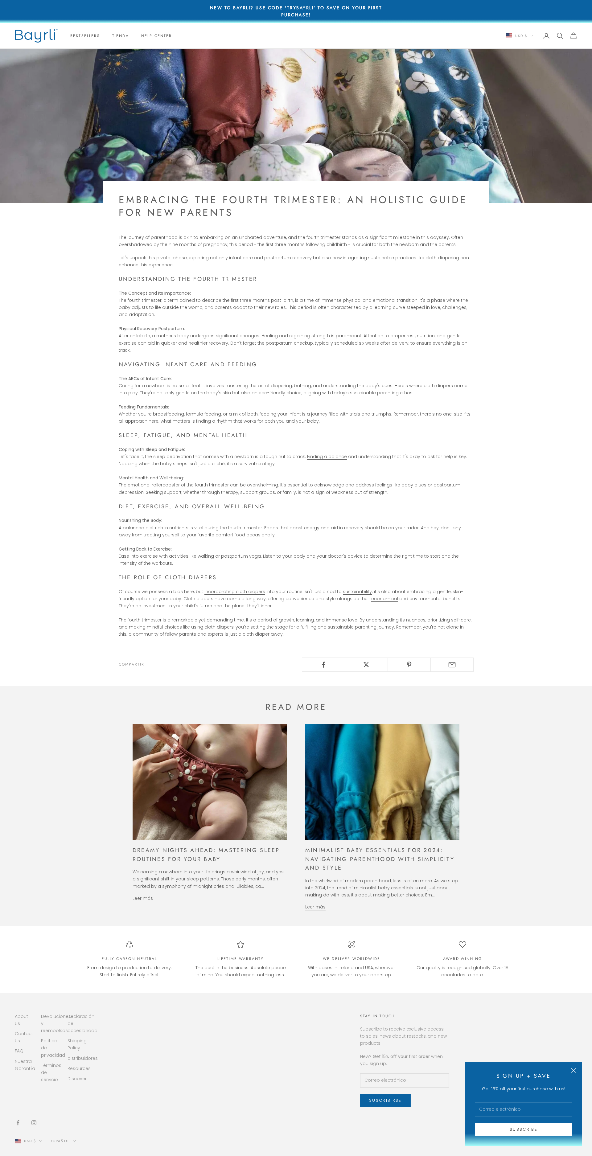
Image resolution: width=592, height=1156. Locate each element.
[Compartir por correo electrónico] (452, 664)
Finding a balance (327, 456)
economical (384, 599)
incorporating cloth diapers (234, 591)
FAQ (19, 1051)
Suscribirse (385, 1100)
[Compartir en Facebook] (323, 664)
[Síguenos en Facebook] (18, 1123)
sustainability (357, 591)
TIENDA (120, 36)
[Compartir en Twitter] (366, 664)
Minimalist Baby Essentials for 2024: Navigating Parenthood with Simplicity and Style (379, 859)
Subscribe (523, 1129)
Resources (79, 1068)
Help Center (156, 36)
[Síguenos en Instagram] (34, 1123)
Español (60, 1140)
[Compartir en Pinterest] (409, 664)
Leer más (143, 898)
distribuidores (83, 1058)
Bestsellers (85, 36)
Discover (77, 1079)
